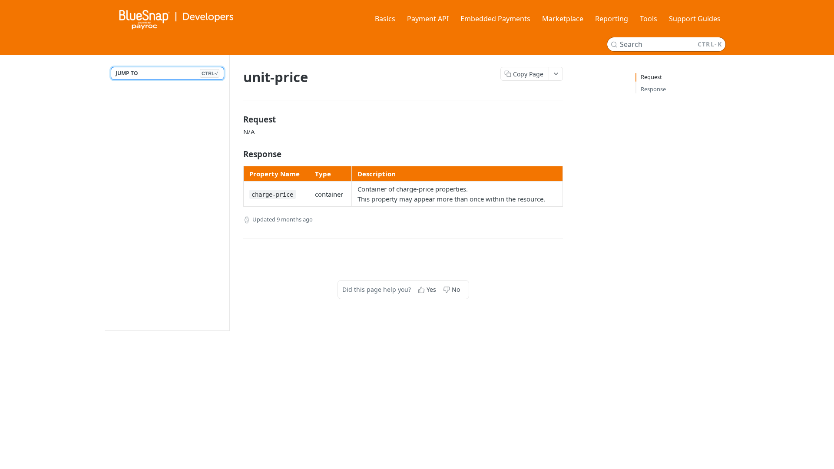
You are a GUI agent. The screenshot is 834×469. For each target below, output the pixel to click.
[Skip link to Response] (237, 154)
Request (651, 77)
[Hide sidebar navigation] (227, 192)
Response (653, 89)
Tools (648, 18)
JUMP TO (167, 73)
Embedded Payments (495, 18)
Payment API (428, 18)
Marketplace (562, 18)
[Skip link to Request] (237, 119)
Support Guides (695, 18)
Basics (385, 18)
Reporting (611, 18)
